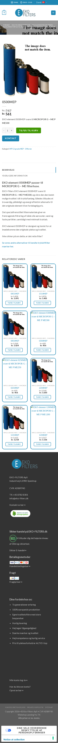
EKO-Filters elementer (21, 25)
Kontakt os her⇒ (17, 504)
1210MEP (15, 435)
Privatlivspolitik (35, 707)
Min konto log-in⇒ (18, 680)
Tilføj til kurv (28, 130)
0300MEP (43, 341)
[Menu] (53, 12)
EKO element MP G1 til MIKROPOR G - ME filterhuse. (23, 27)
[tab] (29, 170)
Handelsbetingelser (15, 707)
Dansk (39, 2)
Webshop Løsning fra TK (29, 715)
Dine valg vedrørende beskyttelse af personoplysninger (32, 730)
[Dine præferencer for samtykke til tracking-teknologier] (53, 738)
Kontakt (10, 138)
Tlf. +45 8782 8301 (18, 494)
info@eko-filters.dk (18, 498)
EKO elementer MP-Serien (42, 25)
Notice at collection (14, 739)
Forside (6, 25)
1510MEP (43, 294)
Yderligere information (15, 176)
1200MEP (43, 435)
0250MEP (15, 388)
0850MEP (15, 341)
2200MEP (43, 388)
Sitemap (49, 707)
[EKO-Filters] (25, 12)
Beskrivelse (8, 170)
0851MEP (15, 294)
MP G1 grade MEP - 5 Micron (21, 149)
